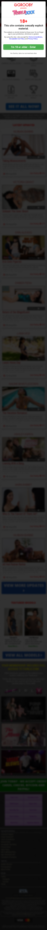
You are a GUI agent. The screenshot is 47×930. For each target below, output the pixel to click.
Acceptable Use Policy (17, 39)
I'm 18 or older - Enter (23, 47)
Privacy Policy (32, 39)
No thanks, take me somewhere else (23, 53)
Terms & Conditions (35, 37)
